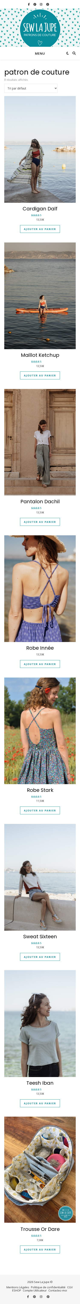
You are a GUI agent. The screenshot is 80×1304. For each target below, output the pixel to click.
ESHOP (16, 1290)
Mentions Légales (17, 1287)
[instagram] (41, 4)
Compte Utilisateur (35, 1290)
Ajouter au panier (40, 229)
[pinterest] (35, 4)
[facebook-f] (29, 4)
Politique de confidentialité (48, 1287)
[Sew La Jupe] (40, 28)
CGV (70, 1287)
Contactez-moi (57, 1290)
